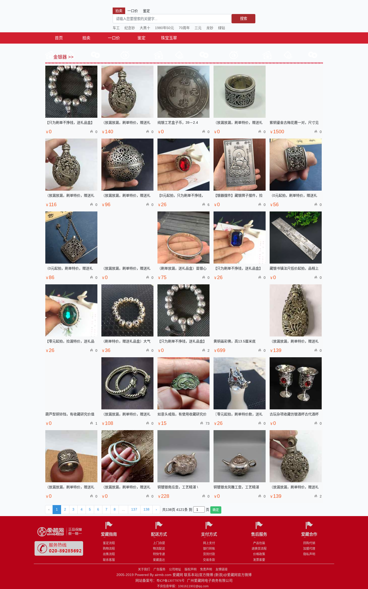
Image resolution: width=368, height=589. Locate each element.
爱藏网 (67, 17)
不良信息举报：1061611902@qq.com (183, 586)
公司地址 (175, 569)
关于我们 (144, 569)
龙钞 (209, 28)
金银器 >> (63, 57)
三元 (198, 28)
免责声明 (206, 569)
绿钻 (221, 28)
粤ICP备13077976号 (170, 580)
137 (134, 509)
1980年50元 (164, 28)
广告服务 (159, 569)
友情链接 (222, 569)
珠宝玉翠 (169, 38)
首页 (59, 38)
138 (146, 509)
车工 (116, 28)
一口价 (114, 38)
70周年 (184, 28)
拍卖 (86, 38)
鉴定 (141, 38)
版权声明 (191, 569)
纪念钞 (129, 28)
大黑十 (145, 28)
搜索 (243, 19)
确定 (216, 510)
